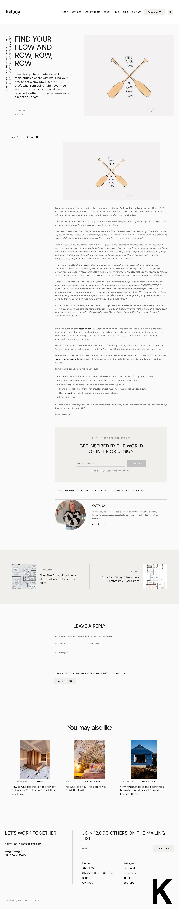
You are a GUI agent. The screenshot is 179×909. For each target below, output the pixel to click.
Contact (87, 882)
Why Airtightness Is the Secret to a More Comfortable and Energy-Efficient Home (142, 790)
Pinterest (129, 868)
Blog (85, 877)
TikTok (127, 877)
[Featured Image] (35, 759)
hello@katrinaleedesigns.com (23, 843)
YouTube (129, 882)
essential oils (85, 328)
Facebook (130, 873)
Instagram (130, 863)
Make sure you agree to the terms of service (113, 471)
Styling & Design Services (98, 873)
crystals (71, 393)
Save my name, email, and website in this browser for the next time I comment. (91, 673)
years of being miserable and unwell (72, 359)
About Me (88, 868)
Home (86, 863)
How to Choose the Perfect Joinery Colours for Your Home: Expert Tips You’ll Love (34, 790)
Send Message (65, 680)
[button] (154, 12)
